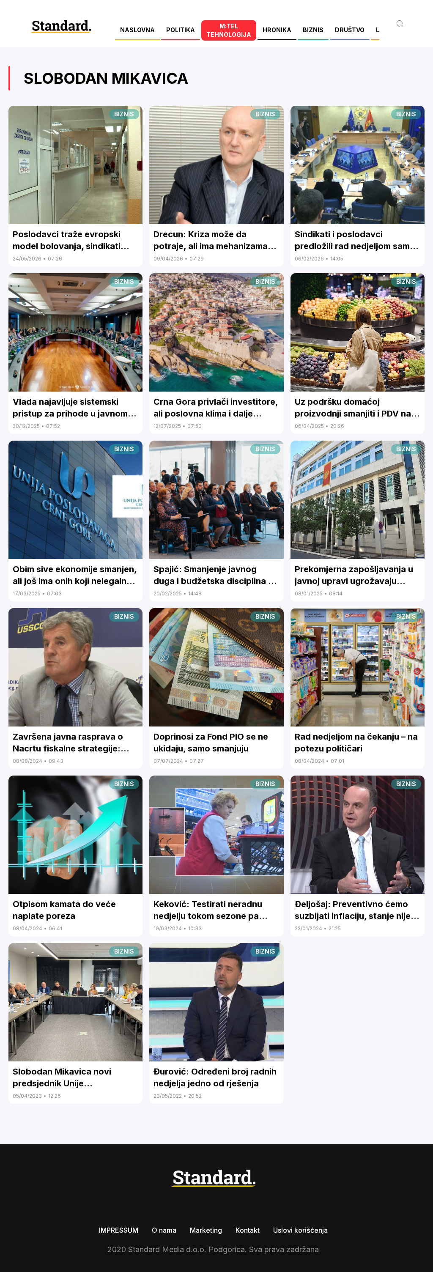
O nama (164, 1230)
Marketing (206, 1230)
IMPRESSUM (118, 1230)
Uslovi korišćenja (300, 1230)
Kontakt (248, 1230)
